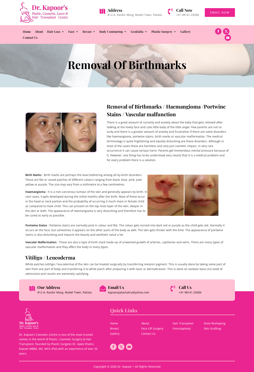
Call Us (185, 287)
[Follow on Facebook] (218, 31)
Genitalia (137, 32)
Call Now (184, 10)
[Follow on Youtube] (228, 38)
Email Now (220, 12)
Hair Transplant (183, 323)
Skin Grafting (212, 328)
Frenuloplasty (182, 328)
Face (71, 32)
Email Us (116, 287)
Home (27, 32)
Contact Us (30, 37)
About (39, 32)
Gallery (185, 32)
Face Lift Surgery (152, 328)
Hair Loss (53, 32)
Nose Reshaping (214, 323)
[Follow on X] (226, 31)
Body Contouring (111, 32)
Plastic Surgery (161, 32)
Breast (87, 32)
